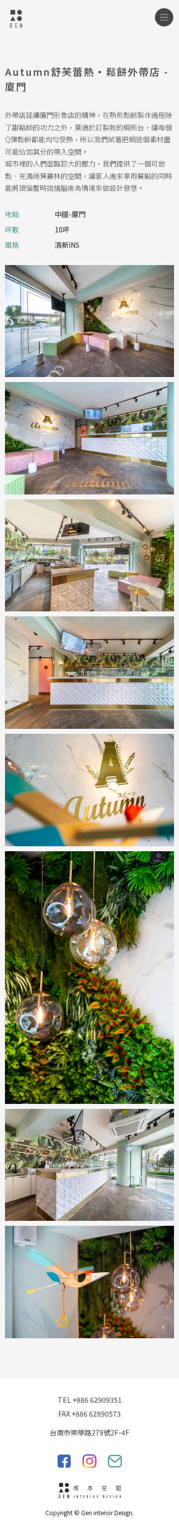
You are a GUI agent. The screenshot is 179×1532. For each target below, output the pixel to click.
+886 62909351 (97, 1400)
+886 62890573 (96, 1414)
